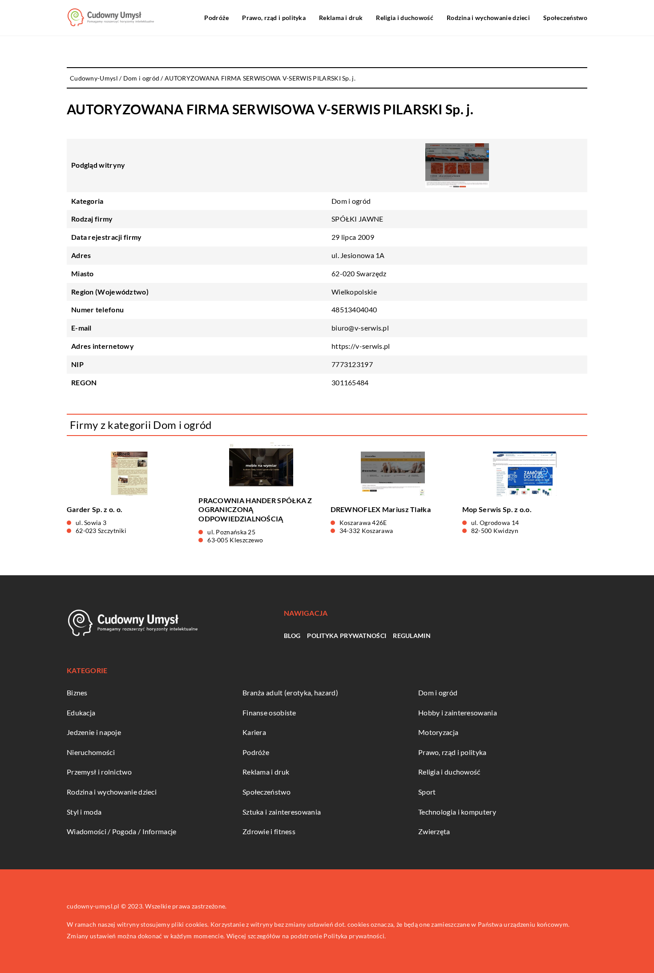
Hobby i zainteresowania (457, 712)
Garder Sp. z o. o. (94, 509)
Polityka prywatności (346, 635)
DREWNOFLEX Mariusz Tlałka (381, 509)
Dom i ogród (351, 201)
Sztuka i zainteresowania (281, 811)
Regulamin (412, 635)
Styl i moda (84, 811)
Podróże (216, 17)
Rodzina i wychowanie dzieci (488, 17)
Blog (292, 635)
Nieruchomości (91, 752)
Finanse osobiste (269, 712)
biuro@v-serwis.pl (360, 327)
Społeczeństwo (565, 17)
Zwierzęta (434, 831)
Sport (427, 791)
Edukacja (81, 712)
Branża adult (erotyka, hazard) (290, 692)
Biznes (77, 692)
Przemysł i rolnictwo (99, 771)
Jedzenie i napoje (94, 732)
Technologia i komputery (457, 811)
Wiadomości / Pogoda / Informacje (122, 831)
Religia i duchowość (404, 17)
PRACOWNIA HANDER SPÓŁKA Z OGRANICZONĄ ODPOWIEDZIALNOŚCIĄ (255, 509)
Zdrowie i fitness (268, 831)
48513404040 (354, 309)
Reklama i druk (341, 17)
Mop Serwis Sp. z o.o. (497, 509)
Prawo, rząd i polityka (274, 17)
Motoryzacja (438, 732)
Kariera (254, 732)
